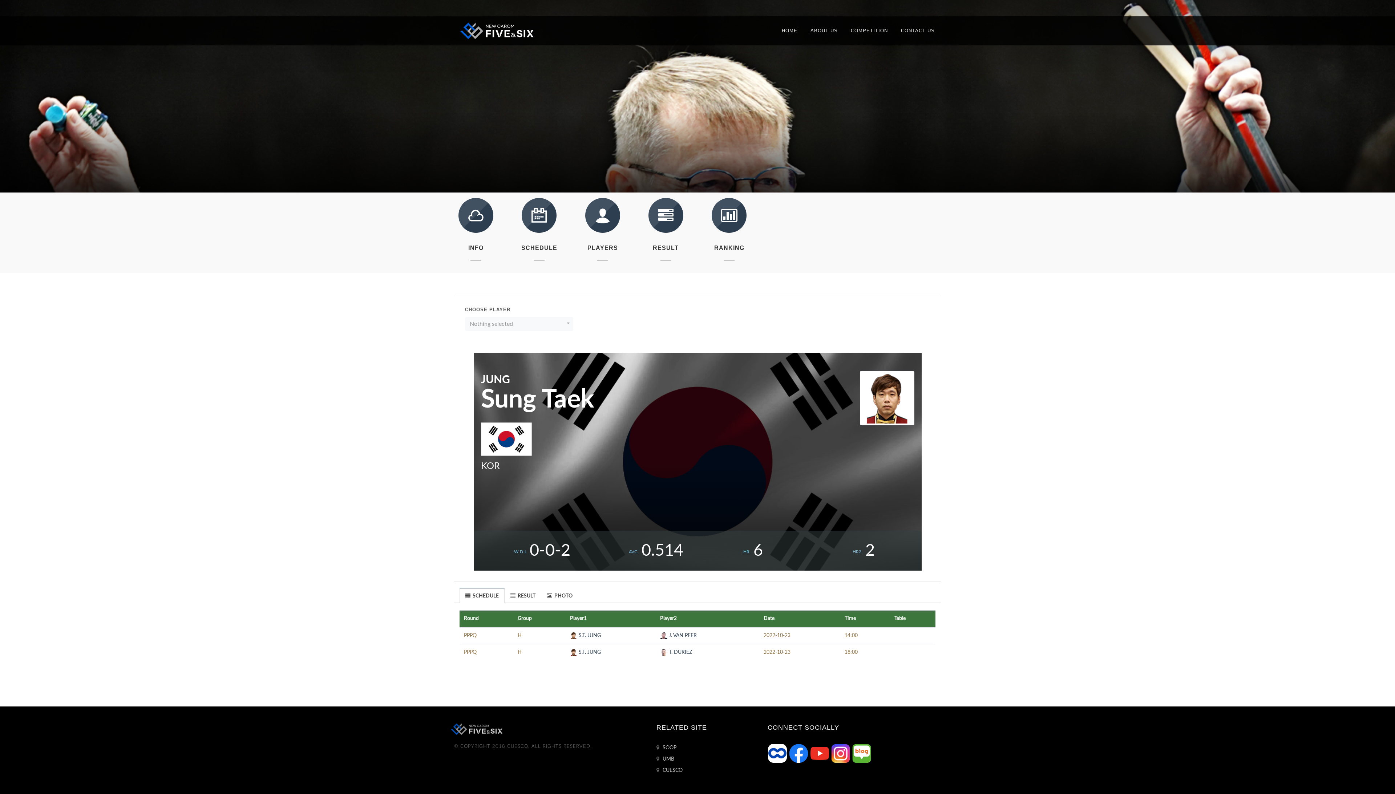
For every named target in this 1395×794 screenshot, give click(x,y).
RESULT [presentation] (526, 596)
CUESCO (672, 770)
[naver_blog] (862, 753)
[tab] (482, 595)
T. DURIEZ (679, 652)
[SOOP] (778, 753)
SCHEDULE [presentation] (485, 596)
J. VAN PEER (682, 635)
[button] (519, 324)
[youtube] (820, 753)
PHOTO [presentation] (563, 596)
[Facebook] (799, 753)
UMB (667, 759)
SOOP (668, 747)
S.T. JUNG (589, 635)
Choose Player (487, 309)
